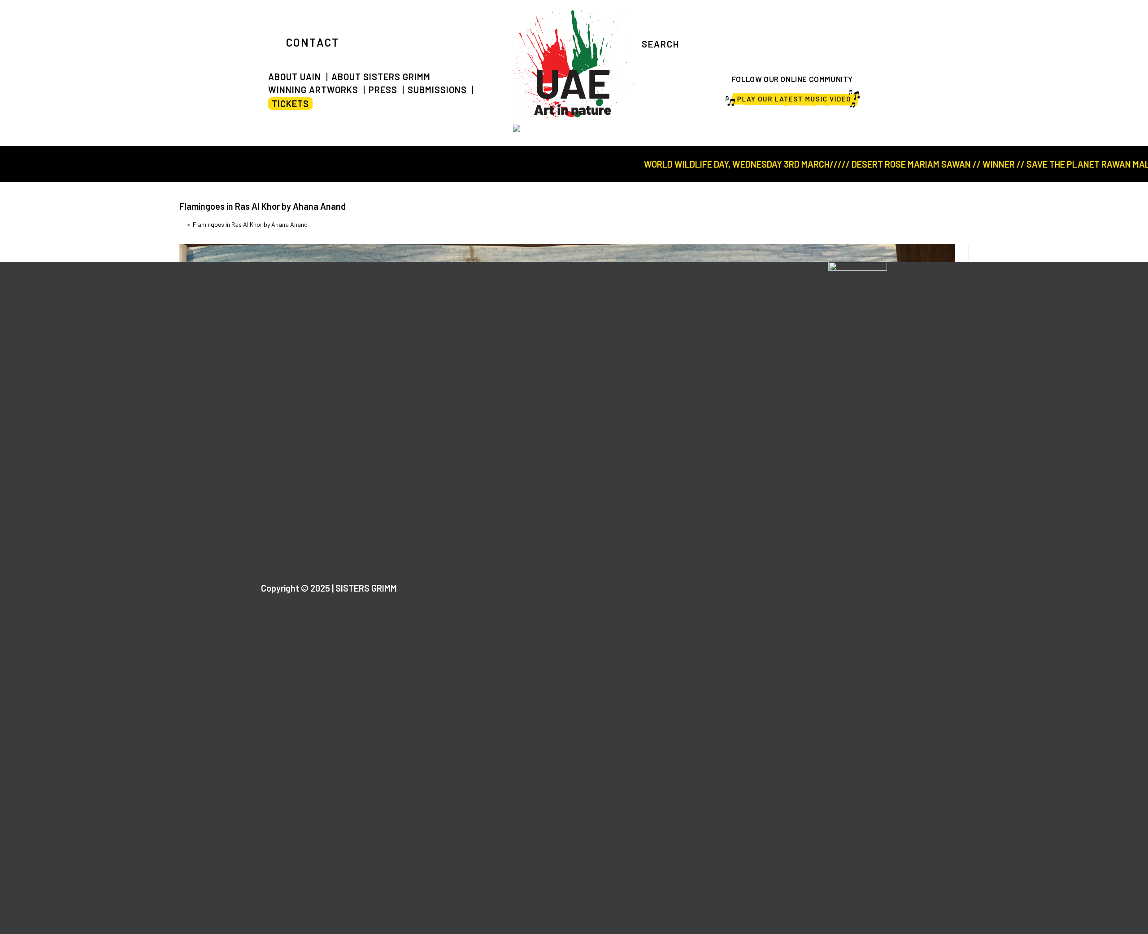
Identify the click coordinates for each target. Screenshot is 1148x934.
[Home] (181, 224)
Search (660, 44)
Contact (312, 42)
